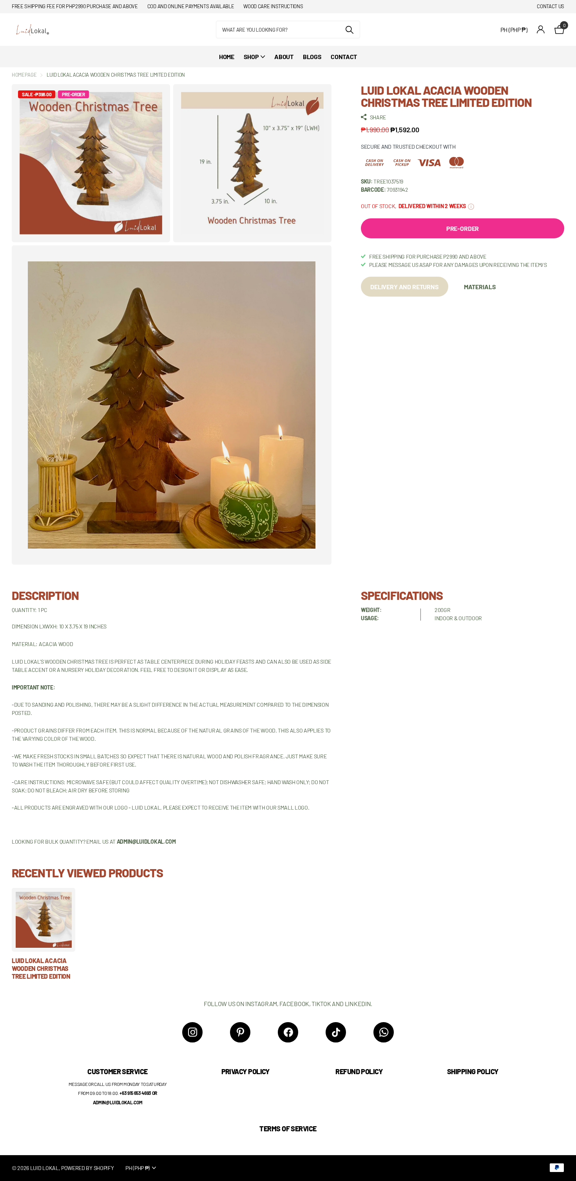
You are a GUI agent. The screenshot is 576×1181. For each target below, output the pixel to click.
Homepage (24, 75)
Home (226, 56)
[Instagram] (192, 1032)
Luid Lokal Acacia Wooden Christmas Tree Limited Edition (41, 968)
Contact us (550, 6)
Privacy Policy (245, 1071)
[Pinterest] (240, 1032)
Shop (251, 56)
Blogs (312, 56)
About (283, 56)
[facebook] (288, 1032)
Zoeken (349, 29)
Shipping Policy (472, 1071)
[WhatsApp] (383, 1032)
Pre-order (462, 228)
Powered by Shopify (87, 1168)
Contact (344, 56)
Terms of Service (287, 1128)
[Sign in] (541, 29)
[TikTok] (336, 1032)
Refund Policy (358, 1071)
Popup (471, 206)
